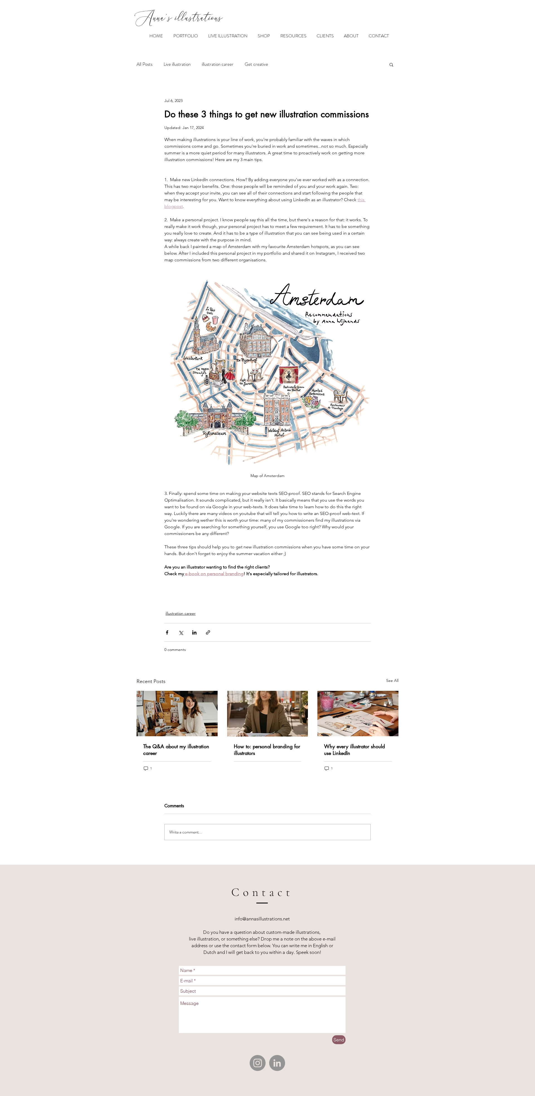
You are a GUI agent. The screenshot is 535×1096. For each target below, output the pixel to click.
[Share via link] (208, 632)
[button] (391, 64)
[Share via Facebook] (167, 632)
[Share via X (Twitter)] (180, 632)
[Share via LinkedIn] (194, 632)
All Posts (144, 64)
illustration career (218, 64)
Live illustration (177, 64)
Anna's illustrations (179, 19)
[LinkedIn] (277, 1063)
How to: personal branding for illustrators (267, 749)
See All (392, 680)
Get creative (256, 64)
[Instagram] (258, 1063)
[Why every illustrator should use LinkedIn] (357, 713)
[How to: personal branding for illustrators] (267, 714)
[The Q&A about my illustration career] (177, 713)
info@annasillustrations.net (262, 919)
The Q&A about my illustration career (176, 749)
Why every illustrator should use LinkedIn (354, 749)
